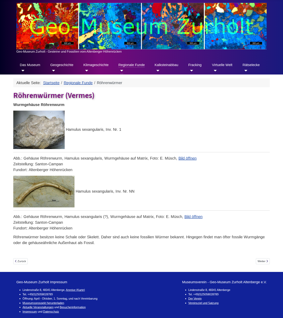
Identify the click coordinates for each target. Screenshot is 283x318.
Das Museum (30, 65)
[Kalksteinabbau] (157, 70)
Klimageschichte (96, 65)
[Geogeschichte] (52, 70)
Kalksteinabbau (166, 65)
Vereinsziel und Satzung (203, 303)
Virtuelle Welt (222, 65)
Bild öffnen (187, 158)
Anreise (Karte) (75, 290)
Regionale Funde (131, 65)
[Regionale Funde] (120, 70)
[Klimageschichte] (85, 70)
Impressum (30, 311)
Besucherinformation (73, 307)
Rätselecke (251, 65)
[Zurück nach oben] (275, 310)
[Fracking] (190, 70)
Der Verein (195, 298)
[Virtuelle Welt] (214, 70)
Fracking (195, 65)
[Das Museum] (22, 70)
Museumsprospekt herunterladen (43, 303)
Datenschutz (51, 311)
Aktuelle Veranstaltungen (38, 307)
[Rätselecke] (245, 70)
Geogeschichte (61, 65)
